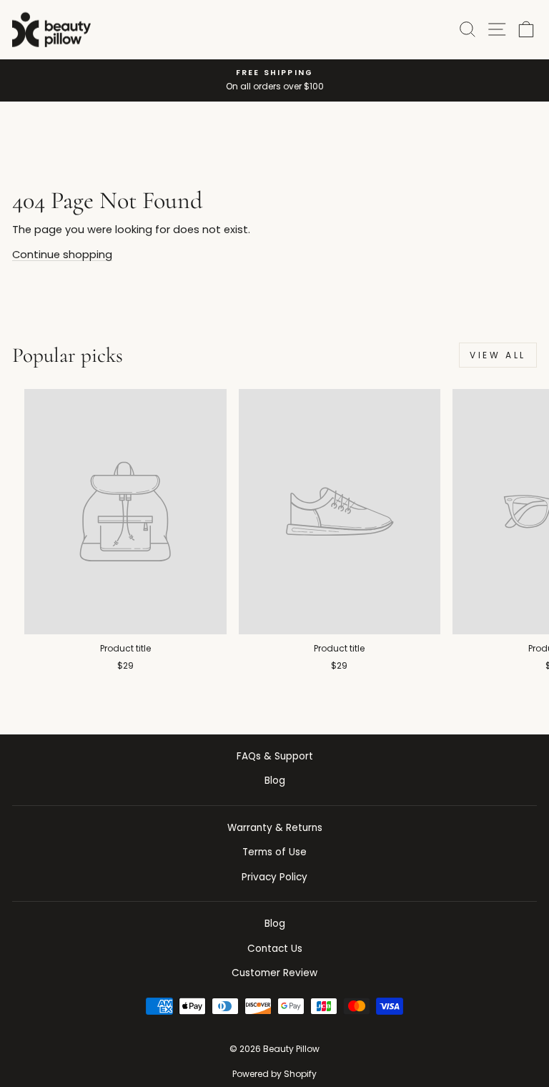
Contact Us (274, 948)
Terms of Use (274, 852)
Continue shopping (62, 254)
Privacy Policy (274, 877)
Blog (274, 780)
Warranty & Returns (274, 828)
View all (498, 355)
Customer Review (274, 973)
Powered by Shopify (274, 1074)
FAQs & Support (275, 756)
